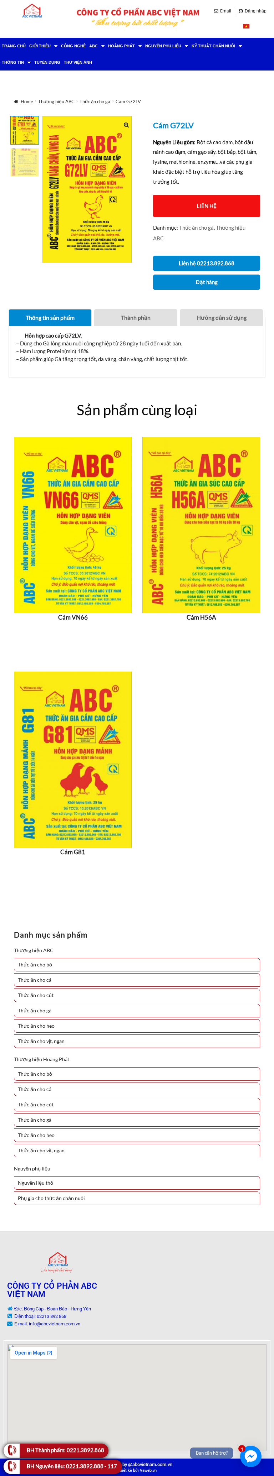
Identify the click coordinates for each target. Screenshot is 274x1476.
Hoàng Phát (121, 46)
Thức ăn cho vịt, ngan (41, 1041)
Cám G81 (72, 852)
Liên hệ (207, 206)
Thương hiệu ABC (56, 101)
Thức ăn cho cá (34, 980)
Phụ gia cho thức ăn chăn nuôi (51, 1198)
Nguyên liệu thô (35, 1183)
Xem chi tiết (73, 657)
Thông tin (13, 62)
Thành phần (136, 317)
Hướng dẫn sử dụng (222, 317)
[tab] (51, 317)
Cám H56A (201, 617)
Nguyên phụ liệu (163, 46)
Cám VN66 (73, 617)
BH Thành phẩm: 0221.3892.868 (65, 1450)
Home (27, 101)
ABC (93, 46)
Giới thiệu (40, 46)
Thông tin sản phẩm (50, 317)
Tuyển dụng (47, 62)
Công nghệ (73, 46)
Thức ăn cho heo (36, 1026)
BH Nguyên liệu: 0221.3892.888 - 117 (72, 1466)
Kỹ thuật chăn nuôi (213, 46)
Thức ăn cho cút (36, 995)
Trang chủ (14, 46)
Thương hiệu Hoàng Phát (41, 1059)
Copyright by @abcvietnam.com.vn (137, 1464)
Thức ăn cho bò (35, 964)
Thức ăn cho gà (95, 101)
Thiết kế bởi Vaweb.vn (137, 1470)
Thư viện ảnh (78, 62)
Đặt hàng (207, 282)
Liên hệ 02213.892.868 (206, 263)
